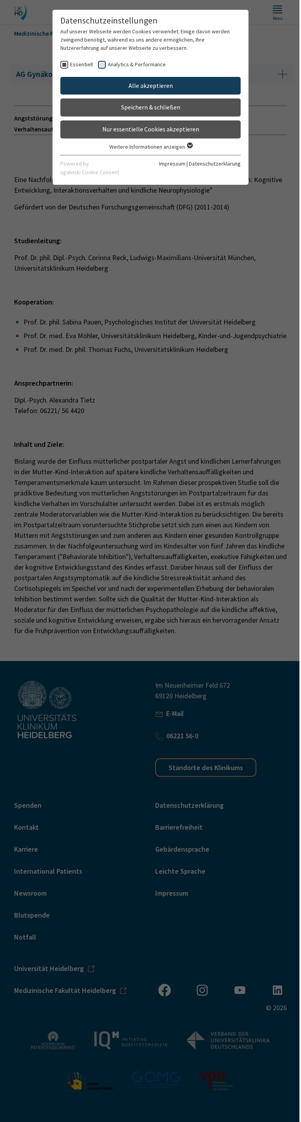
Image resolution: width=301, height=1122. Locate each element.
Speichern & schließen (150, 107)
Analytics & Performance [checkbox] (137, 64)
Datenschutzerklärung (215, 163)
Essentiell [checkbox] (81, 64)
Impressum (172, 163)
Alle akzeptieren (151, 85)
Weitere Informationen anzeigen (147, 146)
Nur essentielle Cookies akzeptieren (150, 129)
